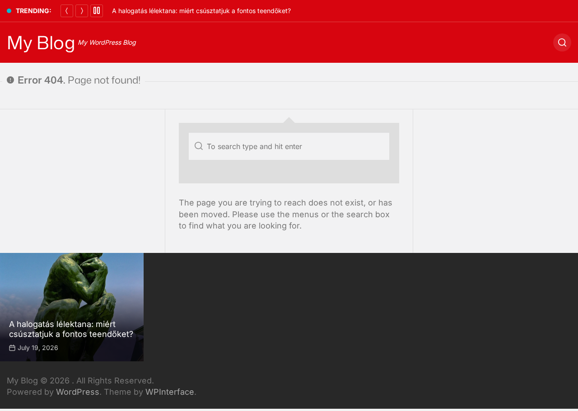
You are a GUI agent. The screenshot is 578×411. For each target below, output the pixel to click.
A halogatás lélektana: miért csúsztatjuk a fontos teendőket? (201, 10)
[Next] (81, 11)
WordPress (77, 392)
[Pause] (96, 11)
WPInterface (169, 392)
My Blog (41, 42)
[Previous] (67, 11)
